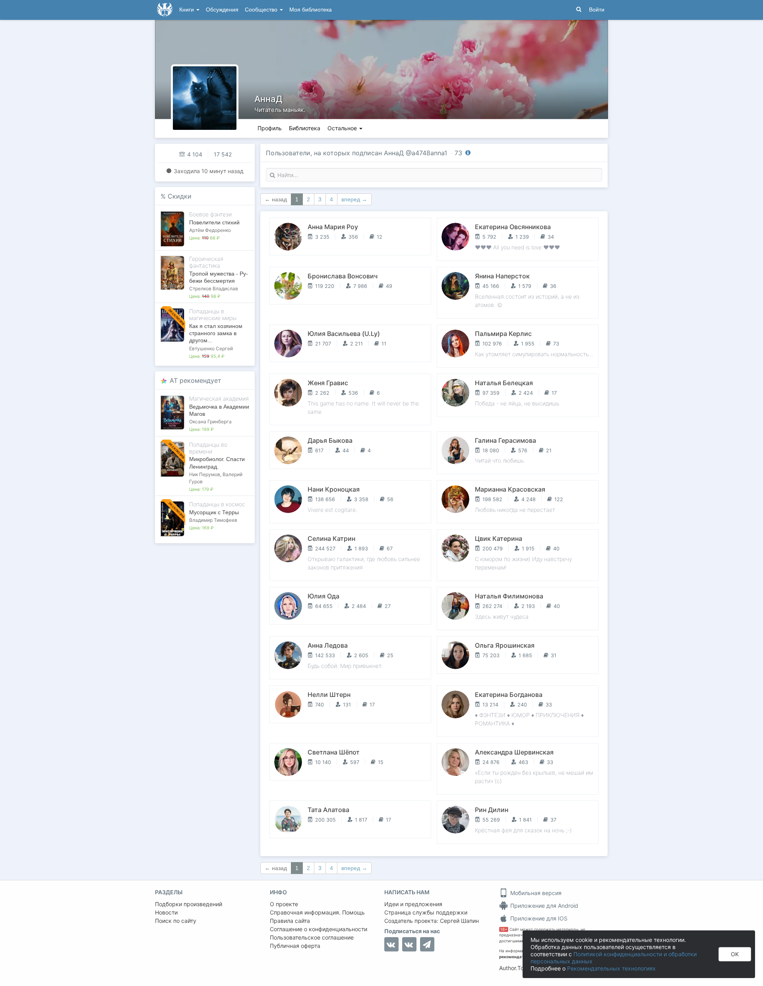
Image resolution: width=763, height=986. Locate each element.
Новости (166, 912)
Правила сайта (290, 920)
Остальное (342, 128)
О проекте (284, 904)
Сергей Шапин (459, 920)
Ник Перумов (204, 474)
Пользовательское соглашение (312, 937)
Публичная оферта (295, 945)
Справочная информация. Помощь (317, 912)
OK (735, 954)
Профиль (270, 128)
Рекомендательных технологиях (611, 968)
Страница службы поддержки (425, 912)
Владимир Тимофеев (213, 520)
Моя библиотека (310, 10)
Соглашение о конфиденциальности (318, 929)
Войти (596, 10)
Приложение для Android (543, 905)
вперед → (354, 199)
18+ (503, 929)
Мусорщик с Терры (214, 512)
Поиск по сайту (175, 920)
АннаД (268, 99)
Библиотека (304, 128)
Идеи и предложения (413, 904)
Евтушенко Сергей (211, 348)
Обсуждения (222, 10)
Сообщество (262, 10)
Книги (187, 10)
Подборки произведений (188, 904)
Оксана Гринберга (210, 422)
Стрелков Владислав (213, 288)
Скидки (180, 196)
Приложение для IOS (538, 918)
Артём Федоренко (210, 230)
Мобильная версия (535, 893)
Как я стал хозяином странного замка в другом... (215, 333)
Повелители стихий (214, 222)
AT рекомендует (195, 380)
